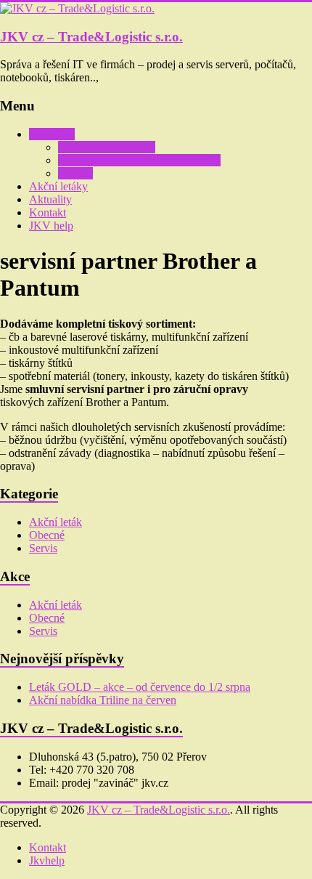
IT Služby (52, 134)
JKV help (51, 225)
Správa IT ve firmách (106, 147)
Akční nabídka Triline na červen (102, 700)
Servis (43, 548)
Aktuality (50, 199)
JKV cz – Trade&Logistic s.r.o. (91, 36)
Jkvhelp (47, 860)
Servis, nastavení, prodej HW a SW (139, 160)
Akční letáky (58, 186)
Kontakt (47, 212)
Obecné (47, 535)
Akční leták (55, 522)
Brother (75, 173)
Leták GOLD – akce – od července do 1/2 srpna (139, 687)
